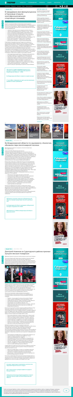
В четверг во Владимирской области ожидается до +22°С (43, 11)
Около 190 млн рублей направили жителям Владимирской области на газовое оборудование (44, 98)
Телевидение (32, 2)
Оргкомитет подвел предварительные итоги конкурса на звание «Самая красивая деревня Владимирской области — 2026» (18, 71)
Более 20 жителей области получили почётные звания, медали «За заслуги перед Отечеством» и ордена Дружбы (44, 40)
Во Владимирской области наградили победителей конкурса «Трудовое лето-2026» (20, 206)
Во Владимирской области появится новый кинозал (20, 76)
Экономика (7, 6)
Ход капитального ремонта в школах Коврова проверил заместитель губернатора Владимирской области (43, 53)
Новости (23, 2)
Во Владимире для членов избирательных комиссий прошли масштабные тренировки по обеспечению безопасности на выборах (44, 46)
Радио (49, 2)
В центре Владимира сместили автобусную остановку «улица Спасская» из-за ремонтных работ (44, 58)
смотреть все (39, 121)
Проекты (42, 2)
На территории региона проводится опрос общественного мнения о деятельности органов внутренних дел (42, 88)
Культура (19, 6)
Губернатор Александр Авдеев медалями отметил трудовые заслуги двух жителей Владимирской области (20, 376)
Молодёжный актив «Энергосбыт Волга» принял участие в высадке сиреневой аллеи (44, 82)
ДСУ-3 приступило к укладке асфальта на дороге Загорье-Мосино (43, 113)
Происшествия (29, 6)
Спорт (23, 6)
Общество (13, 6)
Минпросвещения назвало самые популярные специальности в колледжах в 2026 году (44, 93)
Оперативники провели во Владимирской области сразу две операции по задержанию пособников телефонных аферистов (44, 27)
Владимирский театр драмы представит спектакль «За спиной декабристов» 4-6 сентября (44, 118)
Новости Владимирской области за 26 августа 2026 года (44, 15)
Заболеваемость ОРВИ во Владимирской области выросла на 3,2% (44, 103)
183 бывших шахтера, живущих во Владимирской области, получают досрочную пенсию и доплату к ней (20, 200)
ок (66, 390)
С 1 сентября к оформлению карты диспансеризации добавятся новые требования (20, 81)
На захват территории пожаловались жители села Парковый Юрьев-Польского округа (43, 108)
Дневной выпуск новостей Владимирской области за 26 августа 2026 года (43, 62)
